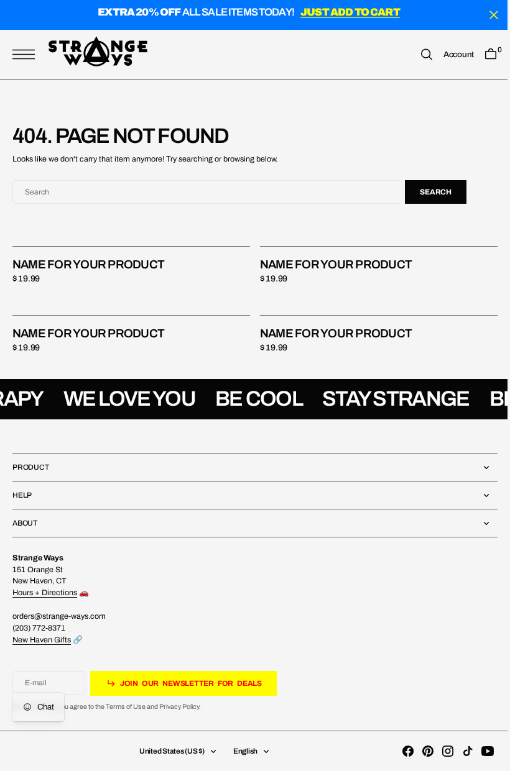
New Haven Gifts (41, 640)
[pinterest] (419, 751)
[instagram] (438, 751)
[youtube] (478, 751)
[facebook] (399, 751)
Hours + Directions (44, 592)
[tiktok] (458, 751)
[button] (26, 54)
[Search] (417, 54)
